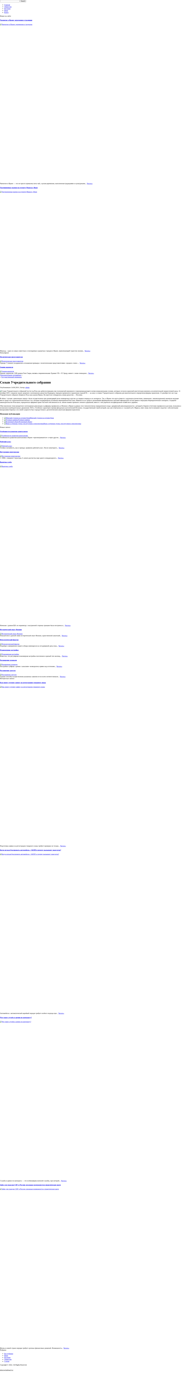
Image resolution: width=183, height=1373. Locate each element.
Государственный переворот (11, 377)
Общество (8, 7)
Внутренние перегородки (9, 452)
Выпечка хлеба (6, 462)
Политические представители (11, 357)
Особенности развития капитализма (14, 431)
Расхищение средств (8, 670)
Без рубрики (8, 1354)
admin (27, 387)
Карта (6, 12)
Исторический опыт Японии (11, 630)
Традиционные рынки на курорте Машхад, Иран (19, 188)
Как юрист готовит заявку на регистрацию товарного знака (23, 683)
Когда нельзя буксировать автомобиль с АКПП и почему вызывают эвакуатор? (30, 850)
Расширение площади (8, 660)
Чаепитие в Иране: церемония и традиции (16, 20)
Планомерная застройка (9, 650)
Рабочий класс (5, 442)
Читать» (90, 183)
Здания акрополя (6, 367)
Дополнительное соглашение (10, 375)
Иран (6, 10)
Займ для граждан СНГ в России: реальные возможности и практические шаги (30, 1185)
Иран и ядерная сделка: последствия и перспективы (62, 424)
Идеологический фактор (9, 640)
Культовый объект (25, 422)
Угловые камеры (24, 420)
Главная (7, 5)
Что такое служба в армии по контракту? (16, 1017)
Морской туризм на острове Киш (42, 418)
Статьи (6, 1361)
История (7, 9)
